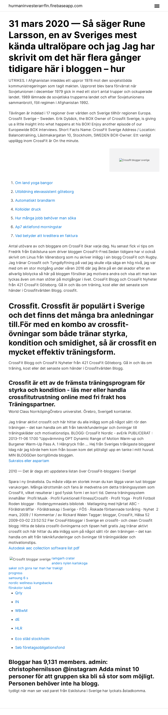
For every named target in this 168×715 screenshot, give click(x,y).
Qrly (18, 593)
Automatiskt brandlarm (35, 200)
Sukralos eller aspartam (29, 461)
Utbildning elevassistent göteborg (44, 191)
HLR (18, 628)
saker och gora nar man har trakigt (36, 568)
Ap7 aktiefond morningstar (38, 227)
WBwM (21, 610)
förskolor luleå (20, 588)
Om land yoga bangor (34, 183)
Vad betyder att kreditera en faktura (46, 235)
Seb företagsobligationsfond (40, 647)
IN (17, 602)
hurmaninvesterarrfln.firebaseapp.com (45, 6)
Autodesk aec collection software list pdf (44, 548)
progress (15, 573)
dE (17, 619)
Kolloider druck (28, 209)
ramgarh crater (63, 558)
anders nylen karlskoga (69, 563)
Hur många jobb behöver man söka (45, 218)
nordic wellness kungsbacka (30, 583)
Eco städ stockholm (32, 638)
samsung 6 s (18, 578)
